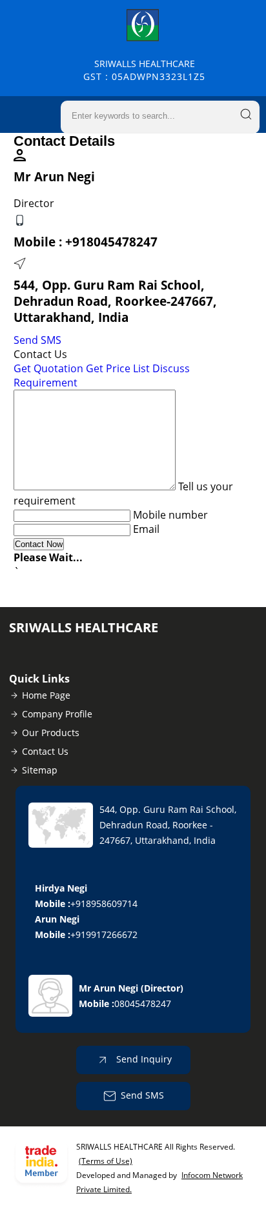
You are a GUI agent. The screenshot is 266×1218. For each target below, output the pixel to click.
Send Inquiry (143, 1059)
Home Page (46, 695)
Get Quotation (48, 368)
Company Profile (57, 714)
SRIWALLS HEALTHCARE (144, 70)
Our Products (50, 732)
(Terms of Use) (105, 1160)
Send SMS (37, 340)
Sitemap (39, 770)
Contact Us (45, 751)
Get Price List (118, 368)
